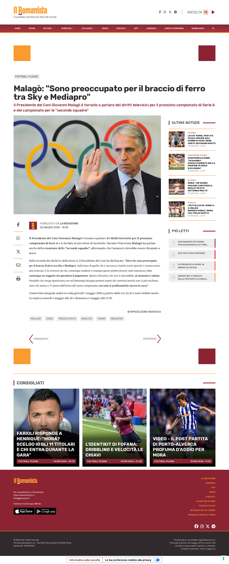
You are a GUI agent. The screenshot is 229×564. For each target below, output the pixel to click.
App (136, 28)
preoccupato (67, 318)
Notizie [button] (47, 28)
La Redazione (208, 478)
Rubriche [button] (66, 28)
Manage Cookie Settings (201, 515)
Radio (105, 28)
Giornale (151, 28)
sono (49, 318)
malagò (36, 318)
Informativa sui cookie (202, 510)
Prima (32, 28)
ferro (101, 318)
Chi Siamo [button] (87, 28)
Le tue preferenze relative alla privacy (128, 560)
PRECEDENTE (40, 338)
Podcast (121, 28)
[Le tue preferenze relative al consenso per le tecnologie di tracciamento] (224, 559)
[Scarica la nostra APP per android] (45, 511)
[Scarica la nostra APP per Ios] (24, 511)
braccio (86, 318)
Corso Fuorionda (174, 28)
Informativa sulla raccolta (84, 560)
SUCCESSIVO (150, 338)
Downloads (198, 28)
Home (18, 28)
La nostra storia (205, 501)
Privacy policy (207, 506)
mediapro (117, 318)
